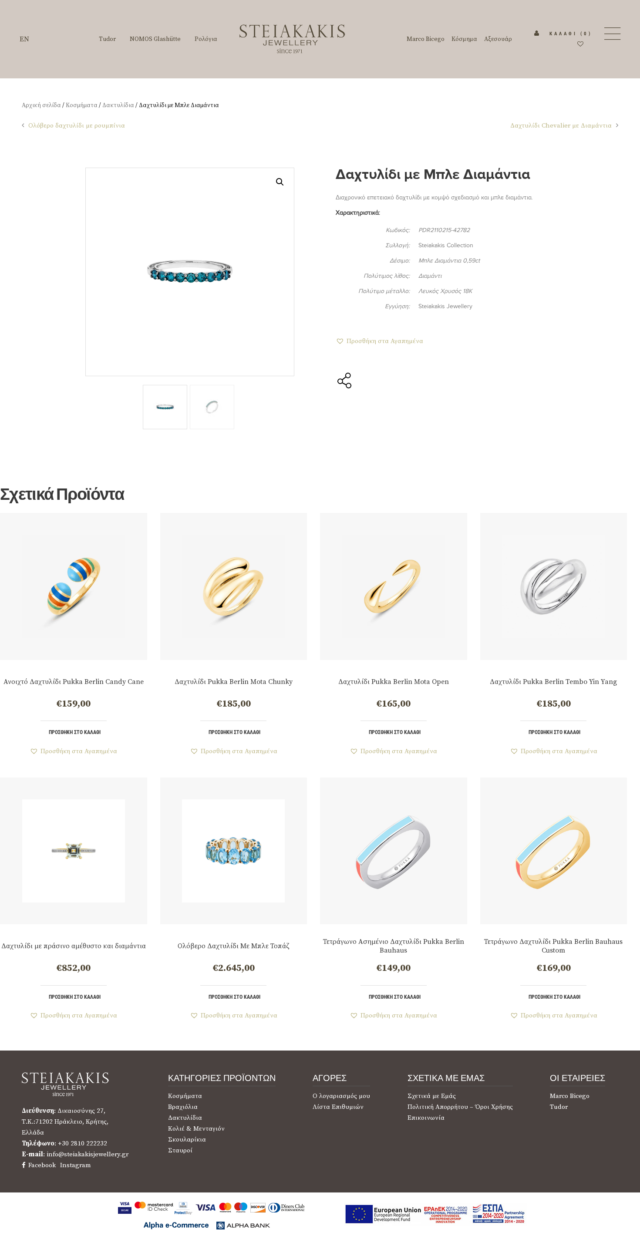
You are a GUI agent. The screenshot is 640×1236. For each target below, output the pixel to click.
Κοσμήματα (82, 105)
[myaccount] (536, 33)
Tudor (559, 1107)
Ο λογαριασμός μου (341, 1096)
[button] (280, 182)
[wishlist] (580, 44)
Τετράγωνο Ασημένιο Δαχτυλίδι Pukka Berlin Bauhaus (393, 946)
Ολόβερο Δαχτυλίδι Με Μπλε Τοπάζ (234, 946)
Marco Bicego (569, 1096)
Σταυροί (180, 1150)
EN (24, 39)
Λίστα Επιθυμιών (338, 1107)
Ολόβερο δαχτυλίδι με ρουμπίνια (76, 125)
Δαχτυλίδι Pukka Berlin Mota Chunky (234, 681)
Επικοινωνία (426, 1118)
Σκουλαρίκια (187, 1139)
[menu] (611, 33)
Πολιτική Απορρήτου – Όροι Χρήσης (460, 1107)
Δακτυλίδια (118, 105)
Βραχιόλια (183, 1107)
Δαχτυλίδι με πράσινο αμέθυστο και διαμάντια (73, 946)
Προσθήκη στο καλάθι (75, 732)
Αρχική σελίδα (41, 105)
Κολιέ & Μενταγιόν (196, 1129)
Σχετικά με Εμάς (432, 1096)
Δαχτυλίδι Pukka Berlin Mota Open (393, 681)
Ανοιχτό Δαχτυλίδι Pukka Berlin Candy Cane (73, 681)
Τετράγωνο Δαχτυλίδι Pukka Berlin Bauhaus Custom (553, 946)
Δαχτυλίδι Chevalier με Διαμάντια (561, 125)
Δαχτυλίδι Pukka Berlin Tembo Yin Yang (553, 681)
